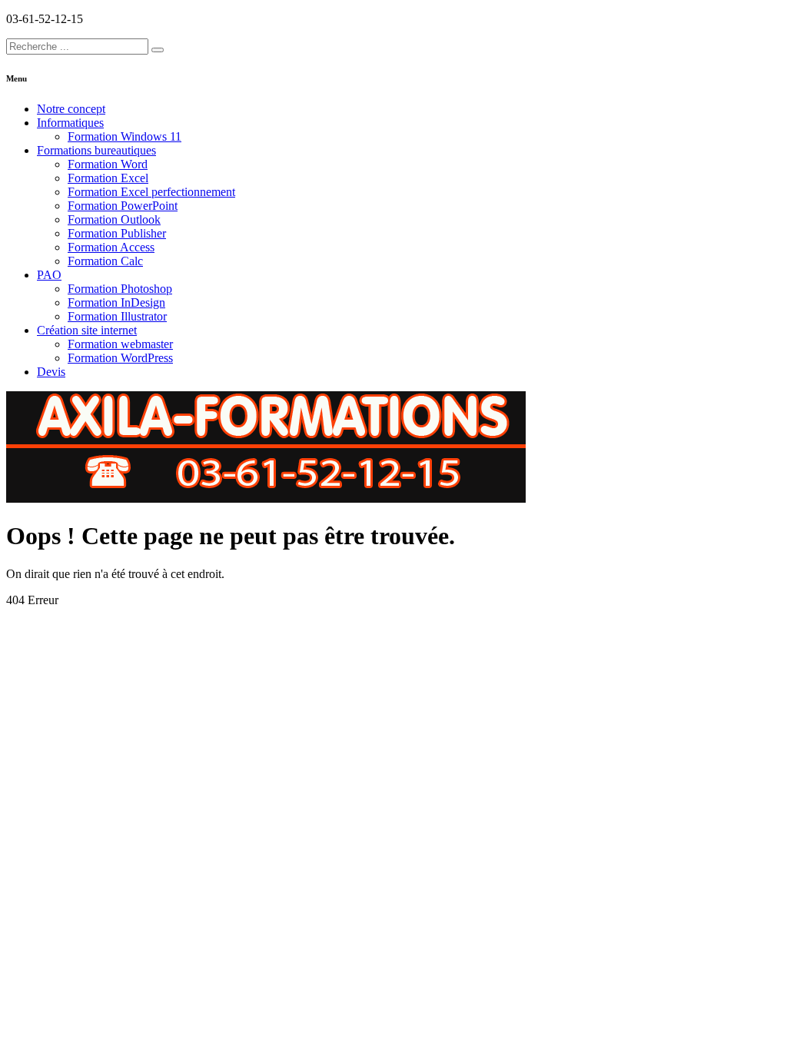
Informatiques (70, 122)
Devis (51, 371)
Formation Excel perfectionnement (151, 191)
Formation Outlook (114, 219)
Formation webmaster (120, 344)
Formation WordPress (120, 357)
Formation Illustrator (117, 316)
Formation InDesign (116, 302)
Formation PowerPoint (123, 205)
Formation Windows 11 (124, 136)
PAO (49, 274)
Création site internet (87, 330)
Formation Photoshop (120, 288)
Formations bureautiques (96, 150)
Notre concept (71, 108)
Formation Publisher (117, 233)
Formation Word (108, 164)
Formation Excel (108, 177)
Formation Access (111, 247)
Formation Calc (105, 260)
